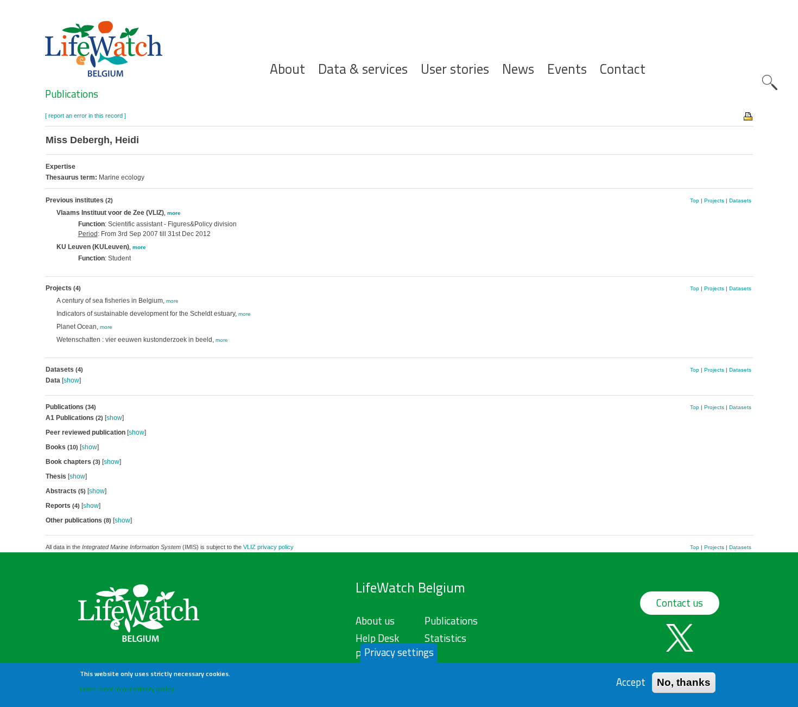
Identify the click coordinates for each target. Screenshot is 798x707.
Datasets (740, 200)
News (518, 69)
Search (770, 82)
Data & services (363, 69)
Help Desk (377, 638)
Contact (622, 69)
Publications (71, 93)
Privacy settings (399, 652)
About (287, 69)
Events (567, 69)
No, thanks (684, 682)
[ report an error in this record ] (85, 115)
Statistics (445, 638)
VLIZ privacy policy (268, 547)
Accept (630, 682)
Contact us (679, 602)
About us (375, 620)
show (71, 380)
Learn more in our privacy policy (127, 688)
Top (694, 200)
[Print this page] (748, 115)
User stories (455, 69)
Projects (714, 200)
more (174, 213)
